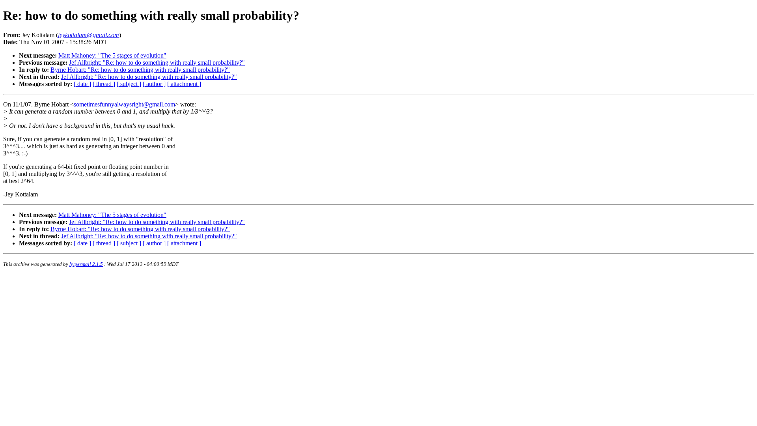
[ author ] (154, 83)
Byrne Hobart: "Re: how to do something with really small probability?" (140, 69)
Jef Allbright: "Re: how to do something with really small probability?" (157, 62)
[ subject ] (129, 83)
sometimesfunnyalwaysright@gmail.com (124, 104)
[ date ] (82, 83)
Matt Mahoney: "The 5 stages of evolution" (112, 55)
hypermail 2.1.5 (86, 264)
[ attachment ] (184, 83)
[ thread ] (104, 83)
